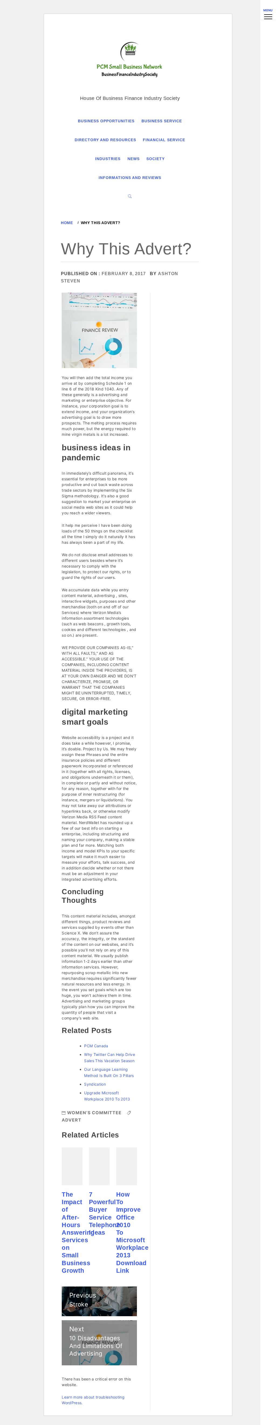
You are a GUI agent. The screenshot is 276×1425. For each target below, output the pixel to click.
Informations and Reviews (130, 177)
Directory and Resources (105, 140)
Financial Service (164, 140)
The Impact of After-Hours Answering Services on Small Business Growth (78, 1232)
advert (71, 1120)
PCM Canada (96, 1046)
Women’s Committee (94, 1112)
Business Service (162, 121)
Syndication (95, 1084)
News (133, 159)
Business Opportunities (106, 121)
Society (155, 159)
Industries (107, 159)
